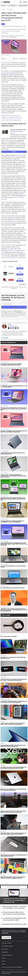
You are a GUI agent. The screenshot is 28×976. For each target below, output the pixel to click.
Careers (3, 964)
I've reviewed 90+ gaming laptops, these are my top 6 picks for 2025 (14, 919)
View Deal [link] (20, 268)
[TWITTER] (9, 328)
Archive (3, 961)
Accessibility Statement (7, 955)
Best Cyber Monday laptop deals (11, 120)
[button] (2, 2)
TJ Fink (11, 26)
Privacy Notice (19, 312)
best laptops (10, 248)
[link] (5, 132)
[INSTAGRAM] (11, 328)
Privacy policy (5, 949)
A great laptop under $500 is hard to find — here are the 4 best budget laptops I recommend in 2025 (14, 900)
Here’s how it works (13, 36)
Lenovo (10, 71)
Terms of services (17, 311)
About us (4, 958)
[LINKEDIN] (13, 328)
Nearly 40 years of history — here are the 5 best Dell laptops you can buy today (15, 907)
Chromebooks (10, 9)
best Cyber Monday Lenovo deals (13, 257)
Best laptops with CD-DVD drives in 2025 (15, 924)
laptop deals (11, 157)
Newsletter (24, 58)
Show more (22, 284)
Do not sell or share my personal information (12, 967)
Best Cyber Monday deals (13, 116)
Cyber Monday (5, 63)
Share (5, 58)
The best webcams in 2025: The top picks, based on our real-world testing (14, 913)
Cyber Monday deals (7, 245)
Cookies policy (5, 952)
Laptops (3, 9)
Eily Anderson (7, 26)
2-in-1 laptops (12, 5)
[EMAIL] (18, 328)
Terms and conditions (7, 943)
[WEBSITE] (16, 328)
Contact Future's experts (7, 946)
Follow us (16, 58)
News (3, 24)
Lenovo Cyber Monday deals (14, 118)
